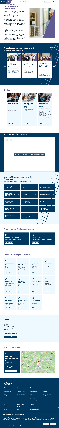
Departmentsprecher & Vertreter (10, 336)
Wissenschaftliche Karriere (21, 391)
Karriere (31, 395)
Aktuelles (5, 409)
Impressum (15, 425)
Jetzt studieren (46, 1)
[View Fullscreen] (22, 355)
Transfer (31, 1)
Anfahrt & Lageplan (46, 395)
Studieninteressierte (16, 1)
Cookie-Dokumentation (23, 425)
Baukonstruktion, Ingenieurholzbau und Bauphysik (10, 194)
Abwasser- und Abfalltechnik (8, 187)
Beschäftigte (36, 1)
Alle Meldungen (52, 47)
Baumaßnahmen (45, 397)
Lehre (5, 394)
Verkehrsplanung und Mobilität (9, 216)
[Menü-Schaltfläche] (57, 2)
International (32, 392)
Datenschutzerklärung (7, 425)
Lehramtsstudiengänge (7, 391)
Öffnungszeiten (45, 400)
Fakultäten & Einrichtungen (34, 391)
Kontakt (44, 398)
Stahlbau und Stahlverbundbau (44, 209)
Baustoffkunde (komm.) (45, 194)
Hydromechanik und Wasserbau (9, 209)
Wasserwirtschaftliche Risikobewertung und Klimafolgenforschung (27, 216)
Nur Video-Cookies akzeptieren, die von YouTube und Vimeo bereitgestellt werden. (29, 154)
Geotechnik (42, 201)
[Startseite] (8, 383)
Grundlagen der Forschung (21, 394)
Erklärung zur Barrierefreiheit (34, 409)
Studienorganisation (7, 392)
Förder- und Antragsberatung (21, 392)
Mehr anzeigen (8, 242)
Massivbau (25, 209)
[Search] (52, 2)
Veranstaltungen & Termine (47, 394)
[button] (55, 1)
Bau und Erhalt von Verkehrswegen (9, 202)
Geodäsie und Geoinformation (26, 202)
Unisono (5, 406)
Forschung (26, 1)
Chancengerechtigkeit (33, 397)
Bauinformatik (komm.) (45, 187)
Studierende (22, 1)
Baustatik (25, 194)
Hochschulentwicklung (33, 400)
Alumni (18, 409)
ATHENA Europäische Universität (35, 398)
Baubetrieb (25, 187)
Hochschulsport (45, 392)
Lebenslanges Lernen (7, 395)
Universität (39, 1)
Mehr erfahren (11, 123)
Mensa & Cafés (45, 391)
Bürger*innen (19, 406)
